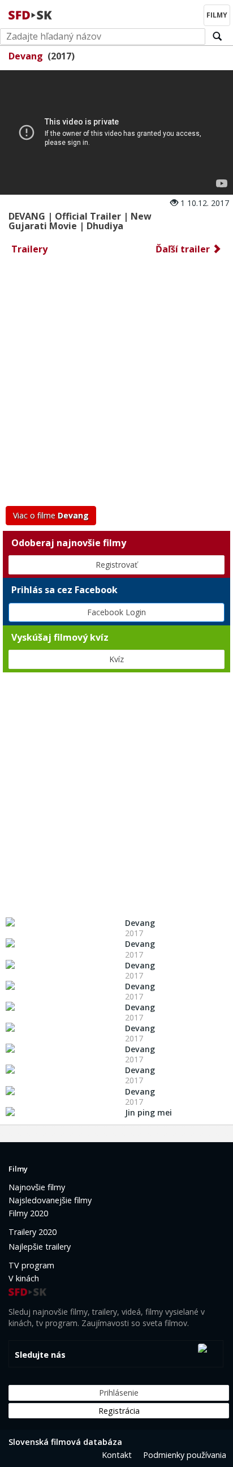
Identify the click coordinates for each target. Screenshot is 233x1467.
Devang (25, 56)
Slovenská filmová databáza (65, 1441)
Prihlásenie (119, 1392)
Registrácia (119, 1410)
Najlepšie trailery (39, 1246)
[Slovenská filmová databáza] (31, 13)
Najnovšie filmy (36, 1187)
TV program (31, 1265)
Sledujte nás (40, 1354)
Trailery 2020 (32, 1231)
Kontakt (117, 1454)
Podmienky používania (184, 1454)
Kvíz (116, 659)
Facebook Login (116, 612)
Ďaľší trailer (184, 249)
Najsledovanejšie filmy (50, 1200)
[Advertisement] (116, 383)
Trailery (29, 249)
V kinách (23, 1278)
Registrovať (116, 564)
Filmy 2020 (28, 1213)
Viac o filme (51, 515)
